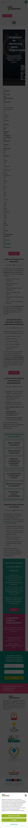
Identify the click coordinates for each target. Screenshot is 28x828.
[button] (25, 795)
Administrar (14, 824)
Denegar (14, 820)
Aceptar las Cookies (14, 816)
